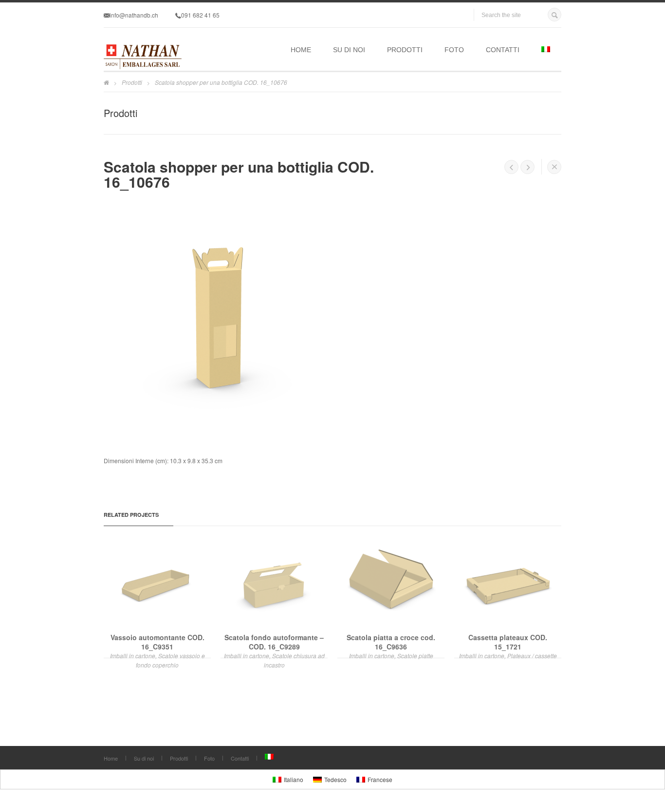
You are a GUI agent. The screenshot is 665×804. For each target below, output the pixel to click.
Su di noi (349, 50)
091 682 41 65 (200, 15)
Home (301, 50)
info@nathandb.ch (134, 15)
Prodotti (405, 50)
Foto (454, 50)
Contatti (502, 50)
